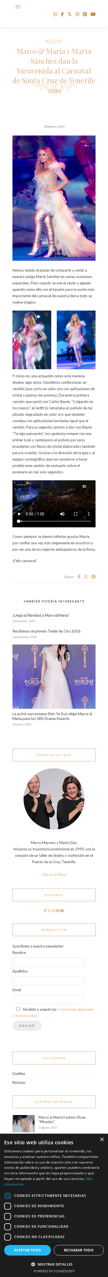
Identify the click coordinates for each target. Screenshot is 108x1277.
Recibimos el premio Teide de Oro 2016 (46, 631)
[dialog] (54, 1205)
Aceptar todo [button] (27, 1250)
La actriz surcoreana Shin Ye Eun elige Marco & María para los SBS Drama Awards (52, 716)
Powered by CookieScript (54, 1271)
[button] (54, 1264)
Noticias (54, 40)
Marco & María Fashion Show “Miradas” (62, 1119)
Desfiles (18, 1073)
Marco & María (54, 874)
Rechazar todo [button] (79, 1250)
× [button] (102, 1140)
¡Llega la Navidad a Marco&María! (40, 615)
